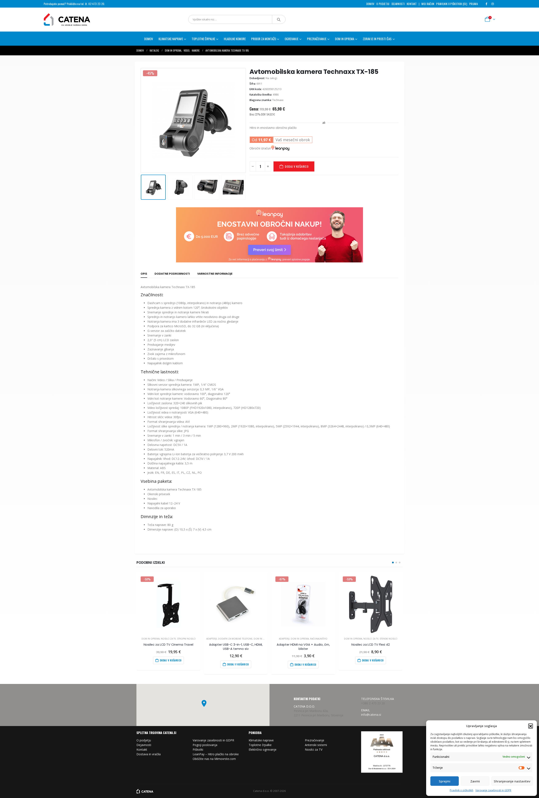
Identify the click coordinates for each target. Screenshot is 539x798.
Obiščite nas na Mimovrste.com (214, 759)
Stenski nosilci (388, 638)
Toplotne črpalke (260, 745)
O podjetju (382, 4)
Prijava (473, 4)
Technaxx (277, 100)
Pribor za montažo (263, 38)
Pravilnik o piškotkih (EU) (451, 4)
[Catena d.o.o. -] (144, 791)
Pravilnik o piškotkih (461, 790)
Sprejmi (444, 781)
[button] (530, 726)
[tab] (144, 274)
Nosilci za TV (168, 638)
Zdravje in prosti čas (377, 38)
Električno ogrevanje (262, 749)
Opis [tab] (144, 273)
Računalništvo (318, 638)
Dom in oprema (344, 38)
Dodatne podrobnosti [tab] (172, 273)
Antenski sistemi (316, 745)
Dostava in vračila (148, 754)
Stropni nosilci (186, 638)
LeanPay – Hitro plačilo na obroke (216, 754)
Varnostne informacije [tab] (214, 273)
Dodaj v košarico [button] (170, 660)
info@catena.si (371, 715)
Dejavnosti (398, 4)
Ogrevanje (291, 38)
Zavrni (475, 781)
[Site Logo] (67, 19)
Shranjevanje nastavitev (512, 781)
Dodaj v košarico (296, 166)
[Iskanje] (278, 19)
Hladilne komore (235, 38)
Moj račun (428, 4)
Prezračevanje (314, 740)
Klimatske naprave (261, 740)
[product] (235, 604)
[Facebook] (486, 4)
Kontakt (412, 4)
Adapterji (211, 638)
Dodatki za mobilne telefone (235, 638)
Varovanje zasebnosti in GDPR (493, 790)
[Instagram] (492, 4)
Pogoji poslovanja (205, 745)
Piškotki (198, 749)
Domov (370, 4)
